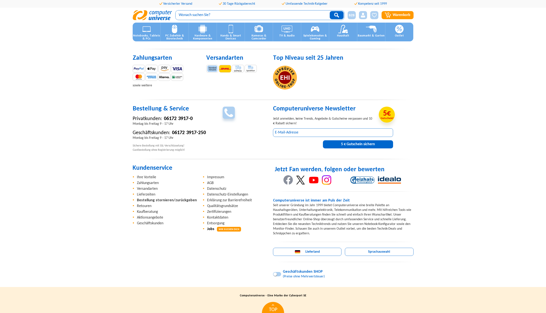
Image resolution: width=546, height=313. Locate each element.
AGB (210, 183)
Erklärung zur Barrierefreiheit (229, 200)
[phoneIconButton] (229, 113)
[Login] (363, 15)
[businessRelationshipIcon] (352, 15)
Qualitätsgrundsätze (222, 206)
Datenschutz (216, 189)
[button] (350, 15)
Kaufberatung (147, 212)
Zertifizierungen (219, 212)
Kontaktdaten (217, 218)
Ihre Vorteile (146, 177)
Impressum (215, 177)
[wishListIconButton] (374, 15)
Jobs (223, 229)
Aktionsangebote (150, 218)
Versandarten (147, 189)
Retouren (144, 206)
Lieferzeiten (146, 195)
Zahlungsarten (148, 183)
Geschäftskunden (150, 223)
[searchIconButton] (337, 15)
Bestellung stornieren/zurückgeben (167, 200)
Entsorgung (215, 223)
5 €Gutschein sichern (358, 144)
